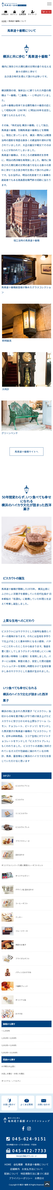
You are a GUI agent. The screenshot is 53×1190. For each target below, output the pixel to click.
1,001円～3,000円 (8, 1038)
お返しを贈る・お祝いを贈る (12, 1073)
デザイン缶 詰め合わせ (24, 889)
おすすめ (19, 1013)
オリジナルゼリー (22, 875)
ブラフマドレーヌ (22, 841)
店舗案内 (15, 1169)
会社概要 (18, 1164)
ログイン (13, 14)
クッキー (19, 917)
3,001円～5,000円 (8, 1045)
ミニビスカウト (21, 813)
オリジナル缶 (20, 1000)
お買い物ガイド (9, 1105)
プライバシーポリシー (21, 1178)
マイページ (32, 14)
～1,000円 (5, 1030)
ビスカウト (19, 799)
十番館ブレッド (21, 986)
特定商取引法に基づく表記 (35, 1173)
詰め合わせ (19, 854)
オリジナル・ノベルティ (11, 1081)
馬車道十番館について (37, 1164)
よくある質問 (26, 1104)
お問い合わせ (44, 1104)
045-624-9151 (29, 1139)
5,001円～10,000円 (9, 1052)
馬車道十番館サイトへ (26, 451)
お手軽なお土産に (8, 1066)
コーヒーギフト (21, 903)
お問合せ (5, 14)
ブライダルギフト (22, 958)
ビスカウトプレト (22, 827)
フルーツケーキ (21, 931)
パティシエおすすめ (23, 972)
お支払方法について (32, 1169)
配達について (11, 1173)
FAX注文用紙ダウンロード (26, 1156)
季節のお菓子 (20, 944)
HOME (4, 21)
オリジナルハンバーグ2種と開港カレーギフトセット (22, 865)
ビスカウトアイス (22, 785)
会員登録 (22, 14)
